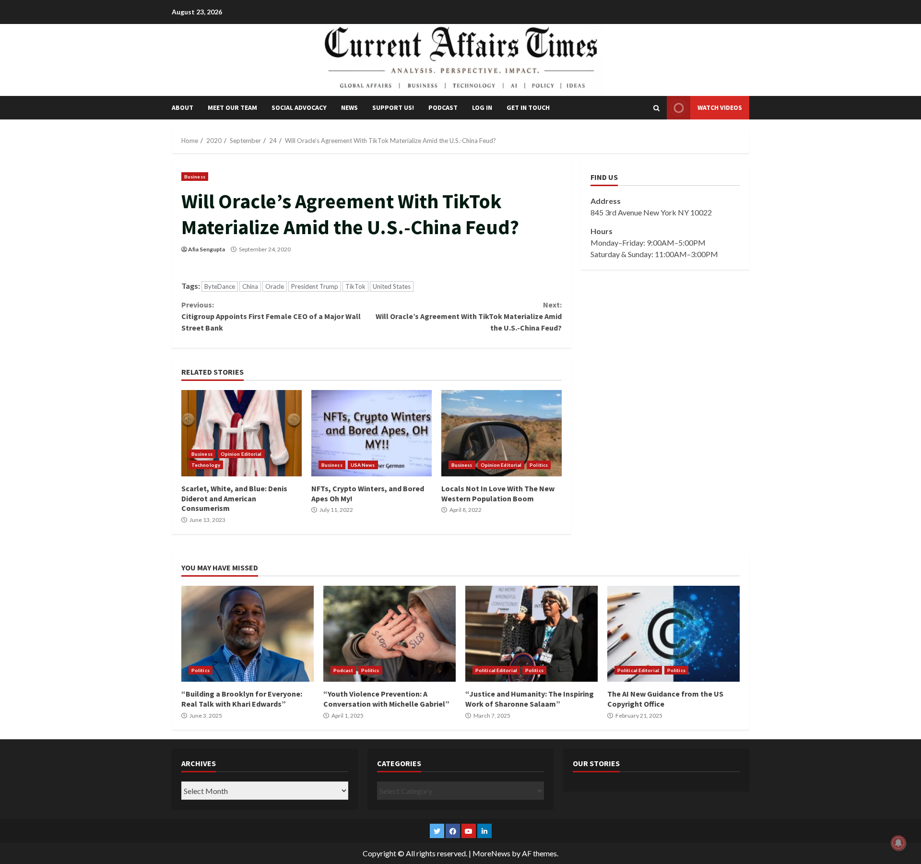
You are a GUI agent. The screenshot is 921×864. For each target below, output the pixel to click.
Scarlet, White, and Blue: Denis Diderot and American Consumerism (241, 433)
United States (392, 286)
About (182, 107)
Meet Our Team (232, 107)
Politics (539, 465)
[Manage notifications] (898, 843)
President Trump (314, 286)
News (349, 107)
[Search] (656, 108)
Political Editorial (496, 670)
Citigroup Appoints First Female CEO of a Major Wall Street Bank (271, 316)
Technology (205, 465)
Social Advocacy (299, 107)
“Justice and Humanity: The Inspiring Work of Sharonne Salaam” (531, 634)
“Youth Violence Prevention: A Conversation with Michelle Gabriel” (389, 634)
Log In (482, 107)
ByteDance (219, 286)
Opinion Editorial (241, 454)
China (250, 286)
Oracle (274, 286)
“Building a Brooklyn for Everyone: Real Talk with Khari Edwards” (247, 634)
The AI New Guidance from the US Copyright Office (673, 634)
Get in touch (528, 107)
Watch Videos (719, 107)
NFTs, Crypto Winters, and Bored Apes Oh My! (371, 433)
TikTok (355, 286)
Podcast (443, 107)
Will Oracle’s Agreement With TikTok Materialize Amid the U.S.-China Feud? (468, 316)
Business (194, 176)
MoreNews (491, 853)
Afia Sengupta (206, 249)
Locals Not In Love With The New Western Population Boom (501, 433)
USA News (363, 465)
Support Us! (393, 107)
